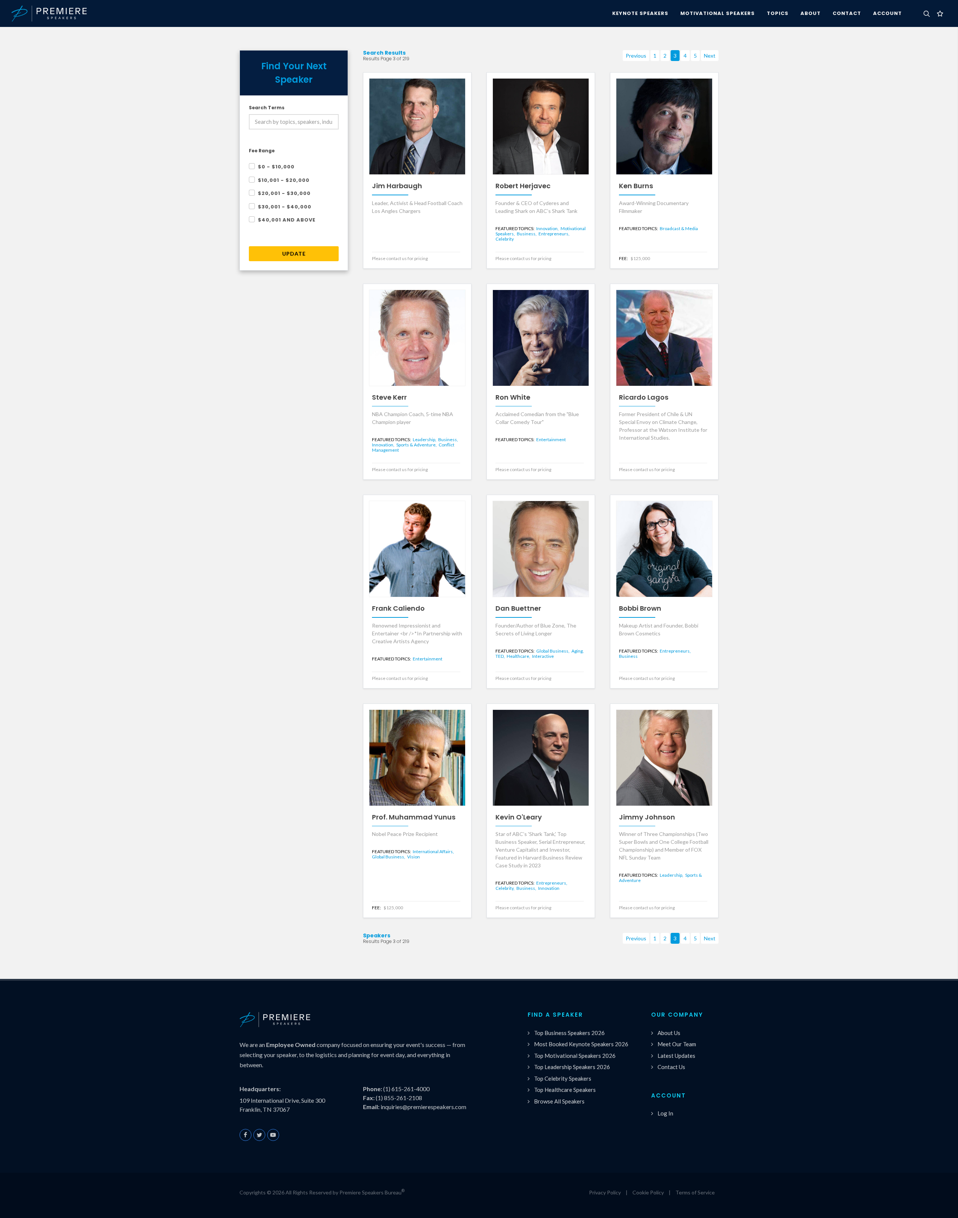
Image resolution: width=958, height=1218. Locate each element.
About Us (669, 1032)
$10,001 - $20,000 (283, 180)
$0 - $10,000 (276, 166)
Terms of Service (695, 1192)
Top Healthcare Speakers (565, 1089)
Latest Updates (676, 1055)
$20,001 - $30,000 (284, 193)
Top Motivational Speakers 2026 (575, 1055)
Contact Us (671, 1066)
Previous (636, 55)
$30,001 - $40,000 (284, 206)
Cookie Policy (648, 1192)
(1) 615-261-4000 (406, 1088)
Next (710, 55)
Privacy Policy (605, 1192)
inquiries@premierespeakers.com (423, 1106)
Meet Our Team (677, 1044)
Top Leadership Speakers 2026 (572, 1066)
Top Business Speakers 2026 (569, 1032)
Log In (665, 1113)
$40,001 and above (286, 219)
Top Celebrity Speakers (562, 1078)
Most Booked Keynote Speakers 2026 (581, 1044)
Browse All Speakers (559, 1101)
